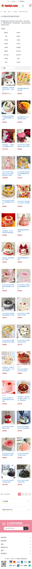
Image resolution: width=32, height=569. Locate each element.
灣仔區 (18, 62)
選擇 (9, 68)
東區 (18, 58)
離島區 (6, 32)
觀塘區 (6, 51)
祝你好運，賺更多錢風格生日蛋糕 (8, 258)
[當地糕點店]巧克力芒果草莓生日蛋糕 (23, 118)
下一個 (29, 494)
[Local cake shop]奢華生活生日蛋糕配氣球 (23, 427)
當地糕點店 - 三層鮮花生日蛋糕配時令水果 (8, 145)
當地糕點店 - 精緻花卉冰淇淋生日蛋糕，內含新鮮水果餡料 (8, 369)
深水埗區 (18, 51)
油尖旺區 (18, 55)
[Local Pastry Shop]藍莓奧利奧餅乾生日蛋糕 (8, 314)
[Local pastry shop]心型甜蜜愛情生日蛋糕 (8, 454)
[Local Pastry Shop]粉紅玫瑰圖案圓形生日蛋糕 (24, 286)
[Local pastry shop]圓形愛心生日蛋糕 (23, 314)
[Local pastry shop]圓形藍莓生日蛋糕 (23, 341)
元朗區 (6, 47)
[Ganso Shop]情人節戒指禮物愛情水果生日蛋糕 (8, 399)
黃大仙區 (6, 55)
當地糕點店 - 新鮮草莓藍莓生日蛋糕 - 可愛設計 (8, 89)
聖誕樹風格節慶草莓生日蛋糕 (23, 230)
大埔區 (18, 40)
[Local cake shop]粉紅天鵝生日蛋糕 (23, 454)
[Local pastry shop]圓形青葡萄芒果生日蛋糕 (8, 341)
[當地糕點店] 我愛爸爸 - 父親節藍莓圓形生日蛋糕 (8, 117)
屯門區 (18, 43)
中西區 (6, 58)
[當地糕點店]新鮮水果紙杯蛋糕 (23, 89)
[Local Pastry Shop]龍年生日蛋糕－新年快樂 (24, 202)
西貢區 (18, 36)
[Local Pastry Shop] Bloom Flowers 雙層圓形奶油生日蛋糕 (7, 173)
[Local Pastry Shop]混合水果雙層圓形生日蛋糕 (8, 202)
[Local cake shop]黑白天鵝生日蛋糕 (7, 481)
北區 (6, 36)
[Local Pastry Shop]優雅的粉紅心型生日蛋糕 (24, 145)
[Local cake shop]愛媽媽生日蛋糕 (7, 427)
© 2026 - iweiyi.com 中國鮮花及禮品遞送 (16, 559)
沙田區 (6, 40)
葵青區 (18, 32)
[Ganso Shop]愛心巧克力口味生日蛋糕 (23, 370)
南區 (6, 62)
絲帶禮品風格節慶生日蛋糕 (23, 258)
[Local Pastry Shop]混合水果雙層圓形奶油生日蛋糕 (24, 173)
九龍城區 (18, 47)
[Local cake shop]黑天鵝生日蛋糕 (23, 481)
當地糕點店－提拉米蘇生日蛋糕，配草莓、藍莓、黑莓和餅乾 (23, 398)
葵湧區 (6, 43)
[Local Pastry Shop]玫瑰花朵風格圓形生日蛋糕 (8, 286)
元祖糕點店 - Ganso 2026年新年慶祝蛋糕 (7, 231)
